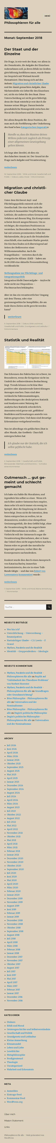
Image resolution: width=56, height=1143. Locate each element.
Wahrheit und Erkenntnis (26, 464)
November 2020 (15, 862)
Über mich (9, 1114)
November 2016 (15, 1000)
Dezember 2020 (15, 858)
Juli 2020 (11, 873)
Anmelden (12, 1091)
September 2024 (15, 789)
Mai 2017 (11, 978)
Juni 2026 (12, 749)
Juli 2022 (11, 822)
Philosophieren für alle (22, 23)
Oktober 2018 (14, 927)
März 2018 (12, 946)
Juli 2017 (11, 971)
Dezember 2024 (15, 785)
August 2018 (13, 935)
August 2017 (13, 967)
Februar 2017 (13, 989)
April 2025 (12, 778)
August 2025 (13, 771)
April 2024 (12, 800)
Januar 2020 (13, 895)
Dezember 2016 (15, 997)
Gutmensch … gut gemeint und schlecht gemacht (25, 482)
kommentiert (26, 574)
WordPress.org (15, 1102)
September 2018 (15, 931)
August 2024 (13, 792)
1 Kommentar (12, 591)
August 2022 (13, 818)
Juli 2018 (11, 938)
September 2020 (15, 869)
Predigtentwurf (15, 1058)
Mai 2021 (11, 840)
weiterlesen (10, 167)
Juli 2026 (11, 745)
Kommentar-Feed (16, 1098)
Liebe (21, 177)
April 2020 (12, 884)
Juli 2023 (11, 811)
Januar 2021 (13, 854)
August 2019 (13, 905)
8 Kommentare (37, 177)
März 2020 (12, 887)
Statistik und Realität (24, 340)
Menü (47, 16)
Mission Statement (13, 1120)
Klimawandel (9, 464)
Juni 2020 (12, 876)
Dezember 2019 (15, 898)
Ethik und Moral (29, 174)
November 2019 (15, 902)
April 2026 (12, 752)
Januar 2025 (13, 781)
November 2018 (15, 924)
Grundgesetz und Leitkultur (36, 326)
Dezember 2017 (14, 956)
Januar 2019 (13, 916)
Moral (26, 177)
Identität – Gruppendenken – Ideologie (27, 651)
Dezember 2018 (15, 920)
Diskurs (15, 177)
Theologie (12, 1062)
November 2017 (15, 960)
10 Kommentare (11, 329)
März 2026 (12, 756)
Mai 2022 (11, 825)
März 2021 (12, 847)
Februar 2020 (14, 891)
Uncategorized (14, 1065)
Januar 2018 (13, 953)
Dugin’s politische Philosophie (30, 713)
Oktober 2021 (13, 836)
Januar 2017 (13, 993)
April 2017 (12, 982)
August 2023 (13, 807)
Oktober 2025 (14, 763)
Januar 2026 (13, 760)
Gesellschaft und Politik (14, 326)
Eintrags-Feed (14, 1094)
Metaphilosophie (16, 1055)
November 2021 (15, 833)
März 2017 (12, 986)
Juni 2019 (11, 909)
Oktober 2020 (14, 865)
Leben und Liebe (15, 1047)
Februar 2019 (13, 913)
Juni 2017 (11, 975)
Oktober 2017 (13, 964)
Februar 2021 (13, 851)
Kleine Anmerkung (44, 589)
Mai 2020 (12, 880)
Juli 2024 (11, 796)
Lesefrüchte (13, 1051)
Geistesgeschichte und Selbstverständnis (28, 1029)
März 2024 (12, 803)
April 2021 (12, 843)
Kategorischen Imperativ (34, 127)
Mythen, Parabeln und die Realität (24, 647)
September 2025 (15, 767)
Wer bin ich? (13, 629)
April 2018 (12, 942)
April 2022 (12, 829)
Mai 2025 (11, 774)
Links (7, 1127)
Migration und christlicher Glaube (31, 83)
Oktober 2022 (14, 814)
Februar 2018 (13, 949)
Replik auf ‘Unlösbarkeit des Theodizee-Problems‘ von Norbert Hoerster (28, 680)
